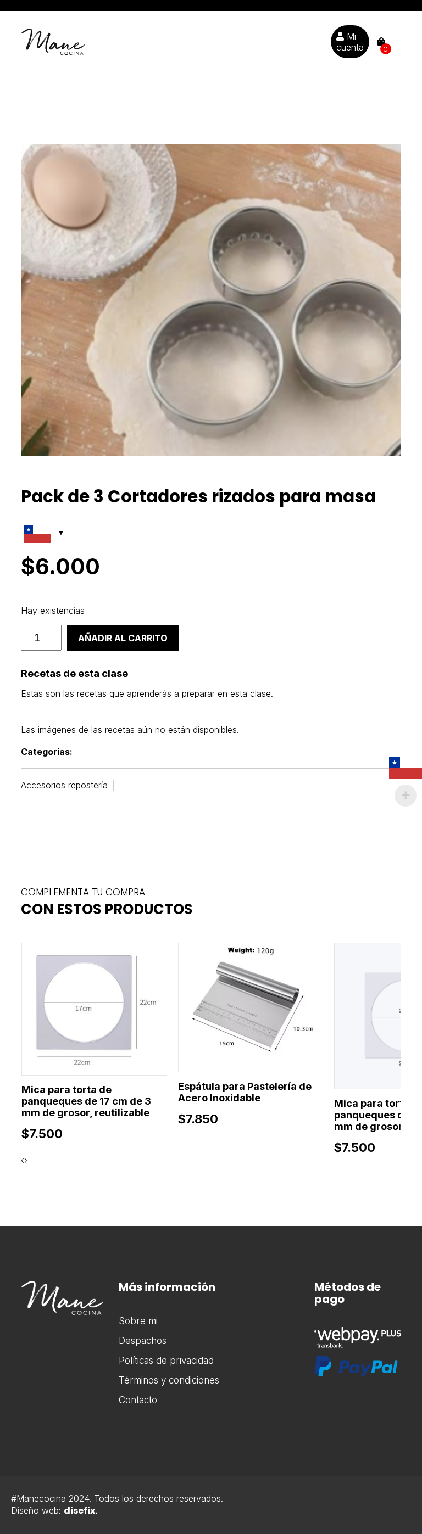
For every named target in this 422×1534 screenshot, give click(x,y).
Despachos (142, 1340)
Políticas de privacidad (166, 1360)
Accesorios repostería (64, 785)
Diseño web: (54, 1510)
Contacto (138, 1400)
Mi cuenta (350, 42)
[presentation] (22, 1160)
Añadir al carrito (123, 637)
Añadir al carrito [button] (89, 1042)
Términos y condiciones (169, 1380)
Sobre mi (138, 1320)
